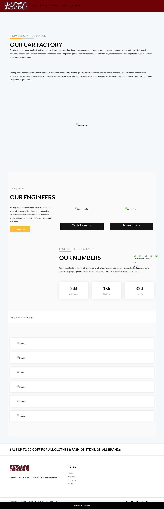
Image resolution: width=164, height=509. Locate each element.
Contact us (72, 480)
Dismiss (86, 505)
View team (20, 229)
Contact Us (76, 6)
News (65, 6)
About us (43, 6)
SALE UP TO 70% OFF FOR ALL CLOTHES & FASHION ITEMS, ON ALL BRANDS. (65, 449)
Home (33, 6)
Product (54, 6)
